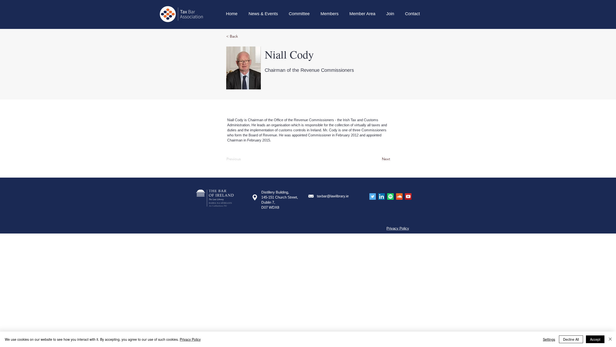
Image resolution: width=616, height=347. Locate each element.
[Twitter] (372, 196)
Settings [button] (549, 339)
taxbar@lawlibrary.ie (333, 196)
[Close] (610, 339)
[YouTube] (408, 196)
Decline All (571, 339)
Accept (595, 339)
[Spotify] (390, 196)
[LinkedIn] (381, 196)
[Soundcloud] (399, 196)
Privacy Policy (190, 339)
